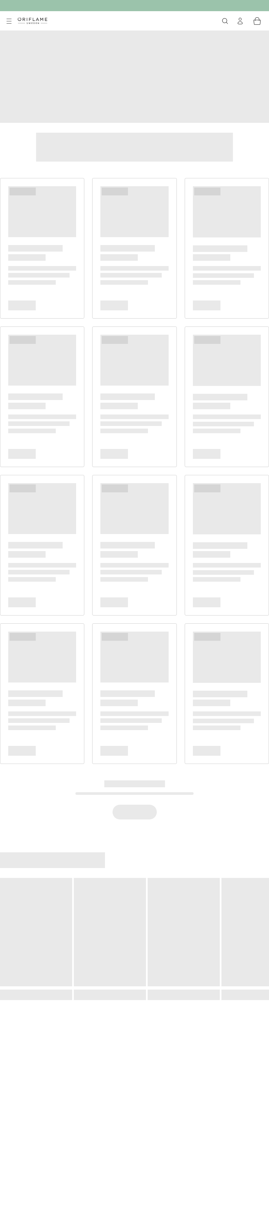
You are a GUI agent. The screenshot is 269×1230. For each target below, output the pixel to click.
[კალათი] (257, 21)
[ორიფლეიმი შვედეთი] (32, 21)
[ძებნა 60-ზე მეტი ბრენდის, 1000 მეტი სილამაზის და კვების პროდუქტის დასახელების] (225, 21)
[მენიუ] (9, 21)
